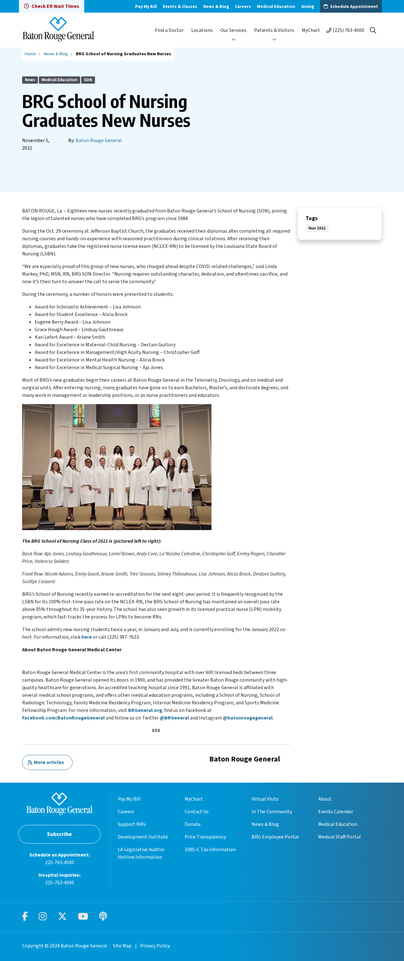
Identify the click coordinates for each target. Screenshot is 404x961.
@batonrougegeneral (248, 717)
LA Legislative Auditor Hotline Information (141, 853)
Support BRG (132, 824)
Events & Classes (180, 6)
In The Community (272, 811)
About (324, 799)
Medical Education (276, 6)
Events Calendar (335, 811)
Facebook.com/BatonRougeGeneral (63, 717)
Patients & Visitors (274, 30)
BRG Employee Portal (275, 836)
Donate (193, 824)
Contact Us (197, 811)
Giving (307, 6)
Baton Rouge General (98, 140)
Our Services (233, 30)
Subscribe (59, 834)
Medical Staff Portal (339, 836)
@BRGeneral (174, 717)
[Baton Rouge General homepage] (58, 30)
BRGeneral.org (145, 710)
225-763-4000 (59, 882)
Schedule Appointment (354, 6)
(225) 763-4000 (348, 30)
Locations (202, 30)
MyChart (311, 30)
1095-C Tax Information (210, 849)
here (86, 637)
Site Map (122, 945)
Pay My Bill (146, 6)
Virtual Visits (265, 799)
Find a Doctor (169, 30)
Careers (243, 6)
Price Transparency (205, 836)
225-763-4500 (59, 862)
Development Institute (143, 836)
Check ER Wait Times (55, 6)
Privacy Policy (155, 945)
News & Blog (216, 6)
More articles (48, 762)
